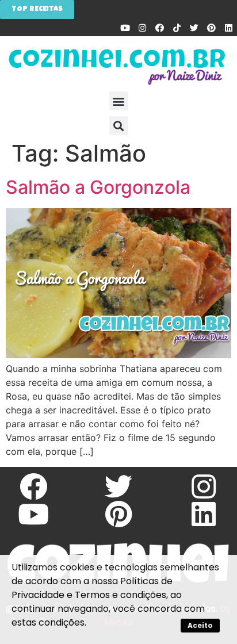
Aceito (200, 625)
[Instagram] (142, 27)
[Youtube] (124, 27)
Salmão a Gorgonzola (98, 187)
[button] (118, 100)
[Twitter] (193, 27)
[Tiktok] (176, 27)
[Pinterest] (211, 27)
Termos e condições (120, 594)
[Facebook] (159, 27)
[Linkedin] (228, 27)
